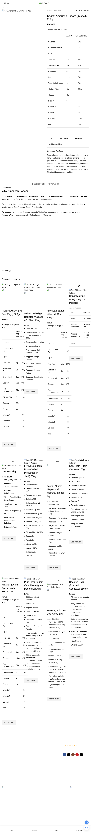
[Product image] (12, 299)
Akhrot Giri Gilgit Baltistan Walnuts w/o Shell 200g (33, 317)
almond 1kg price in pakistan (63, 155)
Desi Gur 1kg (9, 471)
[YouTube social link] (77, 754)
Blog (48, 767)
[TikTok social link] (81, 754)
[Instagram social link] (73, 754)
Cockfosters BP (8, 803)
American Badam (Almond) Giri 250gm (56, 314)
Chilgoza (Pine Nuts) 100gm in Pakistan (77, 299)
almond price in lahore (63, 158)
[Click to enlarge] (5, 8)
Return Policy (51, 756)
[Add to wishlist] (4, 439)
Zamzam (35, 749)
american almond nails (70, 164)
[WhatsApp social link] (53, 175)
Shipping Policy (52, 746)
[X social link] (68, 754)
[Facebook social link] (49, 175)
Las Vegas (6, 816)
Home (49, 11)
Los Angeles (6, 807)
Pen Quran (36, 760)
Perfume (35, 745)
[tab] (38, 184)
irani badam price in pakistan (62, 172)
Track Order (51, 760)
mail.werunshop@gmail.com (13, 775)
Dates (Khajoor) (37, 753)
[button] (9, 444)
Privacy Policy (71, 745)
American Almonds (30, 212)
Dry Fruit (57, 11)
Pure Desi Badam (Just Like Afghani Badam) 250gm (33, 585)
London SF (6, 799)
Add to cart (64, 139)
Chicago (5, 812)
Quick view (4, 449)
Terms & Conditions (51, 751)
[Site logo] (45, 3)
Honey (34, 764)
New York (5, 795)
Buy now (78, 139)
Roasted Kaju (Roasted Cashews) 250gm (78, 585)
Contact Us (51, 763)
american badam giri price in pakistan (62, 169)
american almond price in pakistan (72, 166)
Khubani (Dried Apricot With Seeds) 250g (10, 588)
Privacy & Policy (52, 742)
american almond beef (68, 161)
